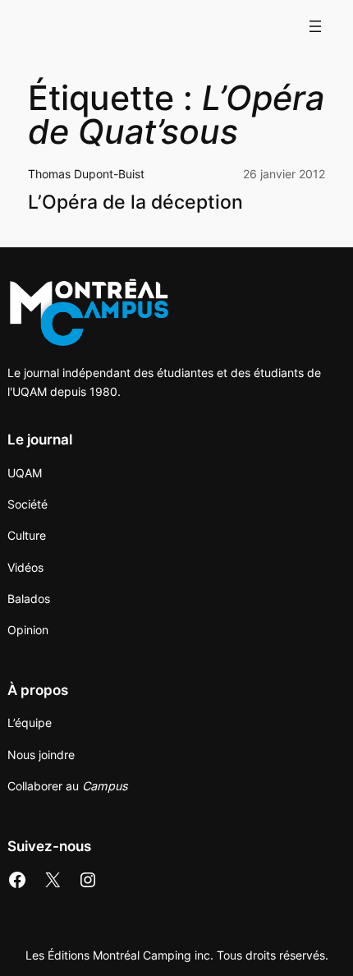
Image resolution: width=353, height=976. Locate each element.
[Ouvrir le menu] (315, 26)
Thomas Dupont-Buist (86, 174)
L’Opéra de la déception (135, 202)
